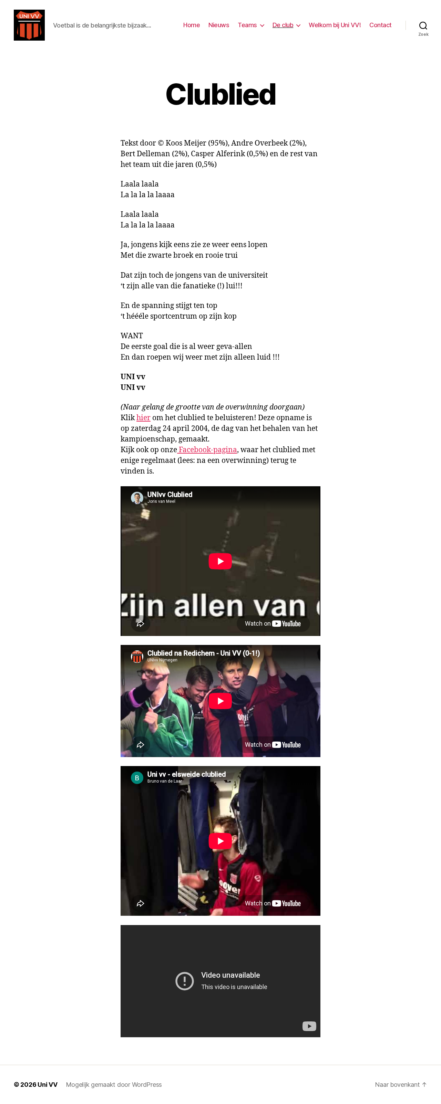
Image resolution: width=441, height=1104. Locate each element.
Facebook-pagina (207, 450)
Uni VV (47, 1084)
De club (283, 25)
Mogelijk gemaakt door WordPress (114, 1084)
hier (143, 418)
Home (191, 25)
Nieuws (218, 25)
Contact (380, 25)
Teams (247, 25)
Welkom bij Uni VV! (335, 25)
